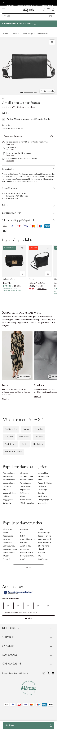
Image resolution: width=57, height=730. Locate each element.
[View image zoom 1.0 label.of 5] (28, 66)
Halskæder (42, 486)
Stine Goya (7, 529)
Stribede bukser (27, 476)
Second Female (44, 536)
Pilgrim (40, 529)
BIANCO (6, 539)
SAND (22, 559)
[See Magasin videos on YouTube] (53, 673)
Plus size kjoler (9, 473)
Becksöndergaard (45, 532)
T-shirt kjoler (25, 486)
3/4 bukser (24, 493)
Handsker (39, 429)
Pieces (31, 279)
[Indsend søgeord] (5, 16)
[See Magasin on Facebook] (48, 673)
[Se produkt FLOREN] (14, 261)
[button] (44, 9)
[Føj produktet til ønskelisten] (52, 42)
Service (8, 637)
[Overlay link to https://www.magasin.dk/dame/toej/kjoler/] (17, 355)
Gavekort (9, 654)
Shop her (5, 399)
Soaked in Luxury (27, 539)
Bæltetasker (10, 444)
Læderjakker (43, 503)
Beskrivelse (8, 169)
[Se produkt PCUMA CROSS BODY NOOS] (40, 261)
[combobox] (28, 15)
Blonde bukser (9, 480)
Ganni (5, 532)
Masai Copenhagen (11, 552)
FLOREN (7, 283)
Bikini (40, 480)
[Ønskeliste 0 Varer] (48, 9)
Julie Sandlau (25, 546)
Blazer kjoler (25, 500)
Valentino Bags (9, 279)
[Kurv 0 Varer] (53, 9)
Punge (26, 429)
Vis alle (28, 568)
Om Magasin (11, 663)
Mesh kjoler (43, 496)
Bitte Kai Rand (43, 546)
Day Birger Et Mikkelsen (30, 556)
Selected (41, 552)
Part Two (23, 542)
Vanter (25, 444)
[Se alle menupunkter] (3, 9)
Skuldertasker (11, 429)
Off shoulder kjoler (28, 503)
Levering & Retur (11, 213)
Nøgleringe (38, 444)
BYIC (22, 532)
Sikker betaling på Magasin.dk (18, 220)
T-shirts (6, 496)
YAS (39, 556)
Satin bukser (8, 476)
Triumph (41, 549)
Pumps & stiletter (45, 483)
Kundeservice (13, 628)
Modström (24, 549)
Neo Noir (24, 529)
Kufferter (9, 437)
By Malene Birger (10, 549)
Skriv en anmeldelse (26, 107)
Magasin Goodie (42, 119)
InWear (6, 556)
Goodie (8, 646)
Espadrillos (25, 490)
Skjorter (41, 493)
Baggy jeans (8, 500)
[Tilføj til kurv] (22, 273)
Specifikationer (10, 188)
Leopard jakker (26, 480)
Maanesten (7, 542)
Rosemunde (8, 536)
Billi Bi (22, 536)
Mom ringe (42, 490)
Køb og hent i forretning (13, 136)
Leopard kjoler (9, 483)
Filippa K (6, 559)
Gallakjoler (7, 503)
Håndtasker (24, 437)
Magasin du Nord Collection (32, 552)
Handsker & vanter (13, 452)
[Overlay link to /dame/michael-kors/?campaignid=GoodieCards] (28, 23)
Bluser (23, 496)
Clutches (39, 437)
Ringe (5, 490)
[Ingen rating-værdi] (7, 107)
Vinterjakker (43, 473)
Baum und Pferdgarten (47, 542)
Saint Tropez (43, 559)
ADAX (4, 99)
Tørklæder (7, 486)
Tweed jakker (25, 483)
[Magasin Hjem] (28, 10)
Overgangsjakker (45, 500)
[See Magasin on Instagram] (44, 673)
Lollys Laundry (9, 546)
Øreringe (24, 473)
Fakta (5, 205)
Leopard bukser (9, 493)
